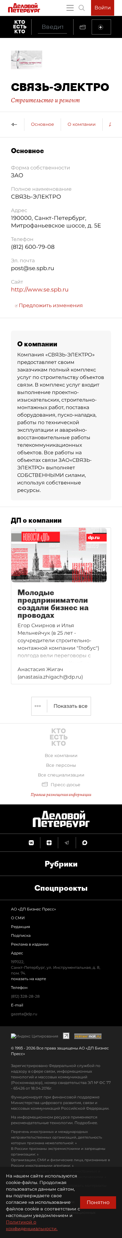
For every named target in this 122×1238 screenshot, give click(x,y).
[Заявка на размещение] (101, 27)
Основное (42, 124)
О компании (82, 124)
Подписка (21, 935)
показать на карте (28, 978)
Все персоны (61, 765)
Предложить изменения (50, 305)
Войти (102, 8)
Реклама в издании (29, 944)
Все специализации (61, 775)
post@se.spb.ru (32, 268)
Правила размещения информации (61, 795)
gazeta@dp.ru (24, 1013)
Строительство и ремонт (45, 100)
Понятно (98, 1202)
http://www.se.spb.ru (40, 289)
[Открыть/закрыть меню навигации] (70, 8)
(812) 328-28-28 (25, 996)
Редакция (20, 926)
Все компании (61, 755)
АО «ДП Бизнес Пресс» (33, 909)
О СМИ (18, 917)
